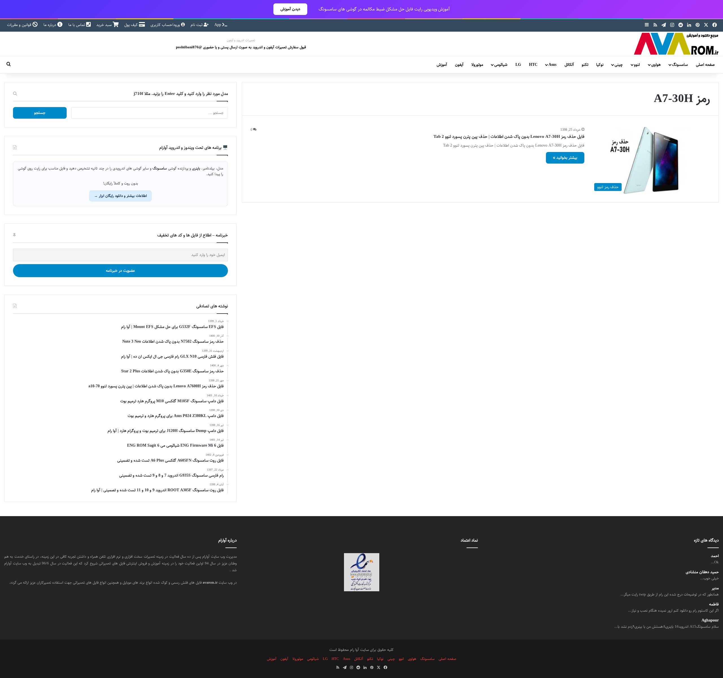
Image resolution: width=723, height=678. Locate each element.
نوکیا (600, 65)
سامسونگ (680, 65)
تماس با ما (77, 25)
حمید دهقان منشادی (702, 572)
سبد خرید (104, 25)
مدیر (715, 588)
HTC (533, 65)
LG (518, 65)
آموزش (442, 65)
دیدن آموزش (290, 9)
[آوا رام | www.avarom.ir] (676, 43)
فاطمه (714, 604)
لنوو (637, 65)
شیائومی (500, 65)
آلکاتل (569, 65)
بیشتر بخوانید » (565, 158)
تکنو (585, 65)
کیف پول (131, 25)
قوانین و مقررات (19, 25)
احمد (715, 556)
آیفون (459, 65)
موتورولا (477, 65)
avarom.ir (210, 582)
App (218, 25)
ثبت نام (197, 25)
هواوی (656, 65)
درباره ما (50, 25)
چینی (619, 65)
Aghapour (710, 620)
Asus (552, 65)
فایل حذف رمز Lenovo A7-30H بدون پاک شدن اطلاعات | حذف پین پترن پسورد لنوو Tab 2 (509, 136)
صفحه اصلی (705, 65)
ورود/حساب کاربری (166, 25)
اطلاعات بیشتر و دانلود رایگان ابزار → (120, 196)
